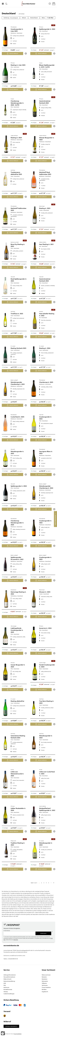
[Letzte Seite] (53, 883)
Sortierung (11, 17)
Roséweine (44, 979)
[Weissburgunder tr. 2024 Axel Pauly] (33, 743)
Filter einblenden (55, 520)
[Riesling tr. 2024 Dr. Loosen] (33, 354)
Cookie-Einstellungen (9, 993)
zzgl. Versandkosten (17, 1033)
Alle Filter (50, 17)
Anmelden (43, 933)
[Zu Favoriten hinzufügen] (26, 53)
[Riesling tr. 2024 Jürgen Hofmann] (6, 144)
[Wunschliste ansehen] (50, 4)
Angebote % (45, 991)
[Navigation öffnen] (3, 4)
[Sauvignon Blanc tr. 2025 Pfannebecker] (33, 458)
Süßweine (44, 983)
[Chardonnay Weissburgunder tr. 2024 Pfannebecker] (5, 528)
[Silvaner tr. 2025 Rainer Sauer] (33, 599)
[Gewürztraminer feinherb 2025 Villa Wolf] (33, 286)
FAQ (5, 985)
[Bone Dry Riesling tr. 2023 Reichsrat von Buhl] (6, 251)
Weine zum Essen (46, 975)
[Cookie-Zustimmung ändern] (3, 1033)
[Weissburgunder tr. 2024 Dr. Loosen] (34, 850)
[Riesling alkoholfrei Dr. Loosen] (5, 707)
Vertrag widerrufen (11, 1026)
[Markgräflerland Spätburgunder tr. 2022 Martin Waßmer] (33, 815)
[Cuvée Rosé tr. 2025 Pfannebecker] (5, 423)
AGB (5, 983)
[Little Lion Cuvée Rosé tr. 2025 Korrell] (33, 779)
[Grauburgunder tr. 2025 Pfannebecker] (33, 528)
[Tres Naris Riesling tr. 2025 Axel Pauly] (33, 708)
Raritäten (44, 989)
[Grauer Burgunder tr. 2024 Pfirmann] (5, 672)
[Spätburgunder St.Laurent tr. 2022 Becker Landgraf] (5, 564)
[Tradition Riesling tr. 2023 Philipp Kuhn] (6, 850)
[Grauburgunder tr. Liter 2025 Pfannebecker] (5, 36)
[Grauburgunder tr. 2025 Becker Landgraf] (33, 564)
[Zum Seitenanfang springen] (28, 1037)
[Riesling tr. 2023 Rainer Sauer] (34, 215)
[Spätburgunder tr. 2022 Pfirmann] (34, 36)
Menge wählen (13, 53)
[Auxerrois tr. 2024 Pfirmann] (33, 635)
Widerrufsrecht (7, 979)
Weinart (24, 17)
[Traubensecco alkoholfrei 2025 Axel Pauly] (5, 179)
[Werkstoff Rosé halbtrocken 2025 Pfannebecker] (33, 180)
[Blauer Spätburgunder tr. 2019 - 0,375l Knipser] (33, 72)
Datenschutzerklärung (9, 981)
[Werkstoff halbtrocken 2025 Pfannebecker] (5, 216)
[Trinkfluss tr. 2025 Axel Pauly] (5, 320)
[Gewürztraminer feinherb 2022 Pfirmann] (34, 108)
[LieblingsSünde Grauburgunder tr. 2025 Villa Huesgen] (5, 636)
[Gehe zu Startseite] (28, 3)
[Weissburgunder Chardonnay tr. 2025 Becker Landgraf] (5, 389)
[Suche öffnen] (6, 4)
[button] (53, 3)
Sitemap (6, 991)
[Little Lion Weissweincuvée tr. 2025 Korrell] (5, 779)
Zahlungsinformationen (10, 975)
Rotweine (44, 977)
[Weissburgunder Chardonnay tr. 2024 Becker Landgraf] (33, 493)
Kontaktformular (8, 989)
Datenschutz (15, 939)
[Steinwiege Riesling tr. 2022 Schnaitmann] (6, 599)
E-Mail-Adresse (7, 930)
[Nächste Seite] (51, 883)
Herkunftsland (34, 17)
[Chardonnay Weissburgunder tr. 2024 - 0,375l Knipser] (5, 109)
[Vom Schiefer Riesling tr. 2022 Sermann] (34, 320)
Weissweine (45, 981)
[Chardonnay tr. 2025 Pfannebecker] (33, 389)
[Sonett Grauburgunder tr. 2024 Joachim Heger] (34, 672)
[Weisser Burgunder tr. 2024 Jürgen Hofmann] (34, 144)
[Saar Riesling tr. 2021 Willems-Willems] (34, 251)
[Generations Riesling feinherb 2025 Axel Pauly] (5, 743)
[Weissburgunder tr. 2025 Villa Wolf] (5, 458)
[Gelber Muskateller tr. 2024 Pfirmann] (5, 815)
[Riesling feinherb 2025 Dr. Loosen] (5, 355)
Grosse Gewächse (46, 987)
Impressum (6, 987)
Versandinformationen (9, 977)
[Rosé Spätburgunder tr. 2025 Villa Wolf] (5, 286)
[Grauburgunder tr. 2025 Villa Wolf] (33, 424)
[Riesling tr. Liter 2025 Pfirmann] (5, 72)
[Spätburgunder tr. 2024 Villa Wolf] (5, 492)
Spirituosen (45, 985)
